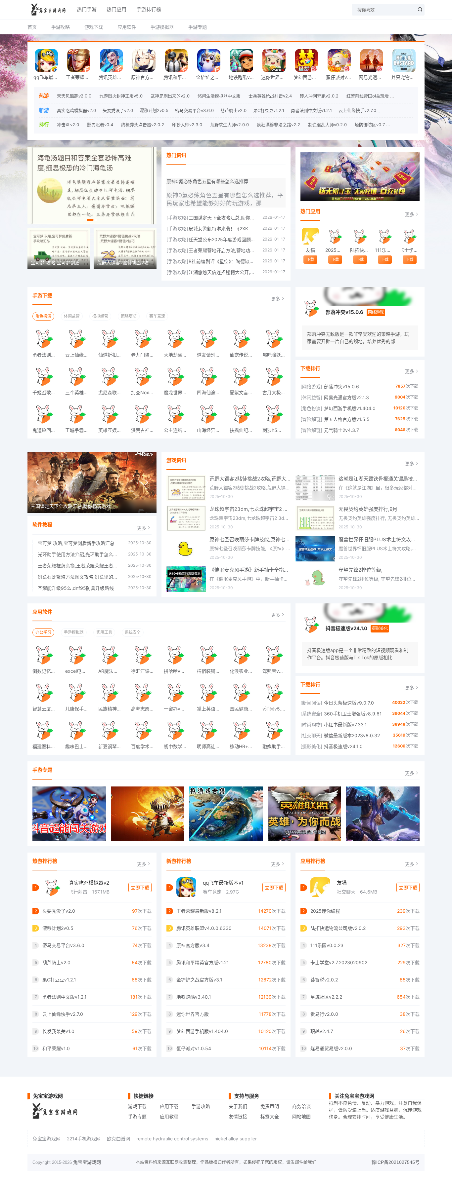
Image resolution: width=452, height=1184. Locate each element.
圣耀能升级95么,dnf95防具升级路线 (76, 588)
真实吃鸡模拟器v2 (89, 883)
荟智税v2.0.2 (324, 979)
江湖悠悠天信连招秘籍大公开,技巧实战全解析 (222, 272)
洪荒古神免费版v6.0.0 (145, 430)
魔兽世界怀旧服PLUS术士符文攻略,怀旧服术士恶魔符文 (379, 539)
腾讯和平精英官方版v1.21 (178, 77)
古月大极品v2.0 (276, 392)
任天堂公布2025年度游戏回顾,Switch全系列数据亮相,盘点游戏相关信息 (222, 239)
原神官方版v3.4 (145, 77)
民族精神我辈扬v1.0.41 (112, 708)
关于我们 (238, 1106)
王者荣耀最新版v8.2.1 (80, 77)
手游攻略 (60, 27)
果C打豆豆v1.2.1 (268, 110)
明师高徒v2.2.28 (211, 746)
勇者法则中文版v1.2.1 (311, 110)
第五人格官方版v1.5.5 (347, 419)
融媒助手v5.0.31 (276, 746)
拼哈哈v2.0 (175, 671)
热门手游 (87, 9)
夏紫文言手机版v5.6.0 (243, 392)
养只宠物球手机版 (405, 77)
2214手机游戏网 (84, 1138)
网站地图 (301, 1116)
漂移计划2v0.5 (154, 110)
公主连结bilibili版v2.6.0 (178, 430)
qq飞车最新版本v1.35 (48, 77)
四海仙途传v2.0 (211, 392)
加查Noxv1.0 (144, 392)
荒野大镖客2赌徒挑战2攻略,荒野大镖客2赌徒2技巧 (250, 479)
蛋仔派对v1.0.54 (340, 77)
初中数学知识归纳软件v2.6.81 (178, 746)
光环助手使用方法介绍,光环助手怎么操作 (79, 554)
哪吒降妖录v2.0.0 (276, 355)
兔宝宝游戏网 (47, 1138)
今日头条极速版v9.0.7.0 (349, 703)
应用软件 (126, 27)
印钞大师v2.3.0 (187, 124)
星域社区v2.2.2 (326, 997)
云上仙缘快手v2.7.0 (357, 110)
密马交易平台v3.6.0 (194, 110)
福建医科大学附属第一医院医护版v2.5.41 (46, 746)
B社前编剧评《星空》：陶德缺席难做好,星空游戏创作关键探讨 (222, 261)
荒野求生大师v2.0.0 (229, 124)
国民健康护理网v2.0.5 (243, 708)
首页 (32, 27)
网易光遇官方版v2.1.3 (373, 77)
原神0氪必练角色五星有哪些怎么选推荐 (207, 181)
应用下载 (169, 1106)
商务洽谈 (301, 1106)
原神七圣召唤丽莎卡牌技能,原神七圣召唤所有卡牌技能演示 (250, 539)
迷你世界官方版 (275, 77)
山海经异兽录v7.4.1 (211, 430)
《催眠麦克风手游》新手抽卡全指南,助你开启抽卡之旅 (250, 570)
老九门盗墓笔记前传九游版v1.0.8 (145, 355)
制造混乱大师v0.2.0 (327, 124)
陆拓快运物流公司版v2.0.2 (360, 250)
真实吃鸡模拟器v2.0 (76, 110)
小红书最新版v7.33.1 (345, 724)
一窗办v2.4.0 (178, 708)
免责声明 (269, 1106)
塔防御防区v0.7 (370, 124)
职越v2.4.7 (321, 1031)
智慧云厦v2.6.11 (46, 708)
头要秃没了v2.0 (118, 110)
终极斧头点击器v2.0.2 (142, 124)
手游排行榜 (148, 9)
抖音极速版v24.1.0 (346, 628)
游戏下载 (93, 27)
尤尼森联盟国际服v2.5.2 (112, 392)
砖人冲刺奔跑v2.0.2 (319, 95)
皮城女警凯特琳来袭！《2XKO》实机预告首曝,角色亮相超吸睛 (222, 228)
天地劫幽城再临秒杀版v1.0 (178, 355)
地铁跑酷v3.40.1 (243, 77)
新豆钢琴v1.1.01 (112, 746)
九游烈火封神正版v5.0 (121, 95)
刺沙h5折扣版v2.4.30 (276, 430)
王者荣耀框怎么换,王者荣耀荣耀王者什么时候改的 (79, 565)
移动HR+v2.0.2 (243, 746)
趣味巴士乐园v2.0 (79, 746)
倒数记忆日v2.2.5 (46, 671)
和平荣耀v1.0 (56, 1048)
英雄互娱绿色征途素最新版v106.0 (112, 430)
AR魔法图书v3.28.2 (112, 671)
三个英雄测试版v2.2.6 (79, 392)
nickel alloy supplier (235, 1138)
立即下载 (140, 887)
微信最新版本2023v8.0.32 (352, 735)
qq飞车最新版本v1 (223, 883)
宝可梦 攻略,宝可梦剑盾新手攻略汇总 (76, 543)
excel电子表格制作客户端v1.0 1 (79, 671)
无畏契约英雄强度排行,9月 (368, 509)
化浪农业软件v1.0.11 (243, 671)
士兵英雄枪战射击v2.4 (270, 95)
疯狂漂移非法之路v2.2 (278, 124)
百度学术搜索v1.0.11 (145, 746)
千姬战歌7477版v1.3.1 (46, 392)
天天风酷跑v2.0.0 (74, 95)
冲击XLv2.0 (68, 124)
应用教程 (169, 1116)
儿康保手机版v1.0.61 (79, 708)
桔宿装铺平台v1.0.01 (211, 671)
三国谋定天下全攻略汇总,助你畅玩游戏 (222, 217)
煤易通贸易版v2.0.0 (331, 1048)
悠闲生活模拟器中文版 (219, 95)
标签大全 (269, 1116)
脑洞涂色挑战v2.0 (410, 124)
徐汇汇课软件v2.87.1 (145, 671)
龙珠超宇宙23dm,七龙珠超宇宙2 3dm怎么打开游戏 (250, 509)
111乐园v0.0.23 (385, 250)
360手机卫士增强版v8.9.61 (353, 713)
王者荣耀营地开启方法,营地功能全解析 (222, 250)
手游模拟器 (162, 27)
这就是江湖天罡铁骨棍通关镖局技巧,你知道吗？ (379, 479)
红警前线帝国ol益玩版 (367, 95)
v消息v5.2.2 (275, 708)
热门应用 (116, 9)
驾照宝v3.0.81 (276, 671)
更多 (409, 214)
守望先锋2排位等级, (361, 570)
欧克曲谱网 (118, 1138)
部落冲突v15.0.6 (344, 312)
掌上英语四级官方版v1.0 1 (211, 708)
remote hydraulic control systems (172, 1138)
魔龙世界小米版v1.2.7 (178, 392)
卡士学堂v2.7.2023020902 (410, 250)
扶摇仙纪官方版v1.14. (243, 430)
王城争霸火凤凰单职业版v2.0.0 (79, 430)
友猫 (310, 250)
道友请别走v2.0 (211, 355)
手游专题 (197, 27)
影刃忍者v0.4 (100, 124)
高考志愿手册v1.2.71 (145, 708)
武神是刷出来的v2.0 (170, 95)
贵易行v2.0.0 (324, 1014)
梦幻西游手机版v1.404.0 (308, 77)
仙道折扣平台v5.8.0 (112, 355)
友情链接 (238, 1116)
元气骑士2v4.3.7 (341, 430)
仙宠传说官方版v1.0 (243, 355)
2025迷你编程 (335, 250)
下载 (310, 259)
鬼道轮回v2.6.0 (46, 430)
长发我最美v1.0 (397, 110)
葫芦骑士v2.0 (233, 110)
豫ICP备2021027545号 (396, 1162)
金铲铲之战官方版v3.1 (210, 77)
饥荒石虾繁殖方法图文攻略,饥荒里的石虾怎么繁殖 (79, 577)
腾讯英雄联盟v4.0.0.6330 (113, 77)
